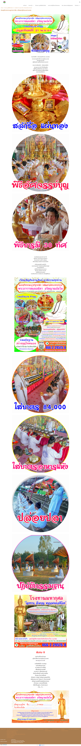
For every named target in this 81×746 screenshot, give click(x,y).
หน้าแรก (2, 7)
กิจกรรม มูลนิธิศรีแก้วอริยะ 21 (9, 7)
